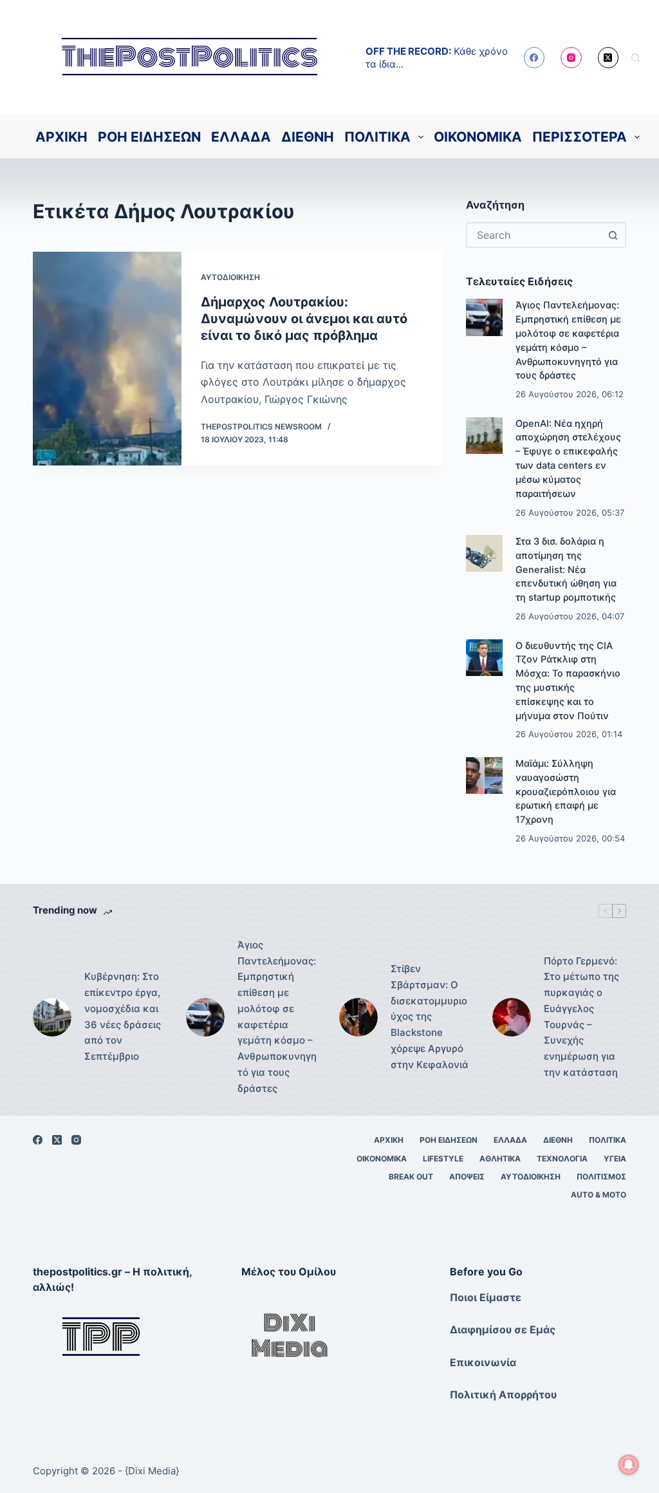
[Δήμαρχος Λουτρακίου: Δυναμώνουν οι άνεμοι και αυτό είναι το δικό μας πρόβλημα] (107, 358)
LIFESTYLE (443, 1158)
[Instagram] (571, 57)
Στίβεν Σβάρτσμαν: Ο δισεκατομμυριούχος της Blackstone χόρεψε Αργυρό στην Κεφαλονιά (430, 1016)
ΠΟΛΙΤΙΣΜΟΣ (601, 1176)
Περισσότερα (579, 137)
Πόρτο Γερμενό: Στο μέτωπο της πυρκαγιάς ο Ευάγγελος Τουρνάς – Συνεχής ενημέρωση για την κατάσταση (581, 1016)
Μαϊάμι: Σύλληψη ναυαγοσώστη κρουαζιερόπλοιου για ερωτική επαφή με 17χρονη (565, 791)
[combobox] (534, 235)
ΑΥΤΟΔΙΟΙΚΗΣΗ (230, 277)
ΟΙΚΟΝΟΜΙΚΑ (478, 137)
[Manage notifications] (628, 1464)
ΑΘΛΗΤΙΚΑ (500, 1158)
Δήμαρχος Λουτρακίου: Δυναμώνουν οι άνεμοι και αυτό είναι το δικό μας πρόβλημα (304, 318)
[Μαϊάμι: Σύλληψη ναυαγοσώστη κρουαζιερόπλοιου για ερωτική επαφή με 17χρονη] (484, 775)
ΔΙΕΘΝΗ (307, 137)
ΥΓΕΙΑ (615, 1158)
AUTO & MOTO (598, 1194)
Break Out (411, 1176)
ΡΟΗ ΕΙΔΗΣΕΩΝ (149, 137)
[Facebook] (534, 57)
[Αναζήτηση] (635, 57)
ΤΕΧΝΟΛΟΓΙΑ (562, 1158)
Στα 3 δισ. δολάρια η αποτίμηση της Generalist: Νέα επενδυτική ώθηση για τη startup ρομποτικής (566, 569)
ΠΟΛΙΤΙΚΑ (377, 137)
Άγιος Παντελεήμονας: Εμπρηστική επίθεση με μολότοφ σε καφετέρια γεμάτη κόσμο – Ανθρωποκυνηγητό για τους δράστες (277, 1016)
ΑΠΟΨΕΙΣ (467, 1176)
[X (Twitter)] (608, 57)
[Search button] (613, 235)
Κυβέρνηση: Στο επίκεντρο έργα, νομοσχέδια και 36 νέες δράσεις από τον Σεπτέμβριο (122, 1016)
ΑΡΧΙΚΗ (61, 137)
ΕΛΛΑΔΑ (241, 137)
